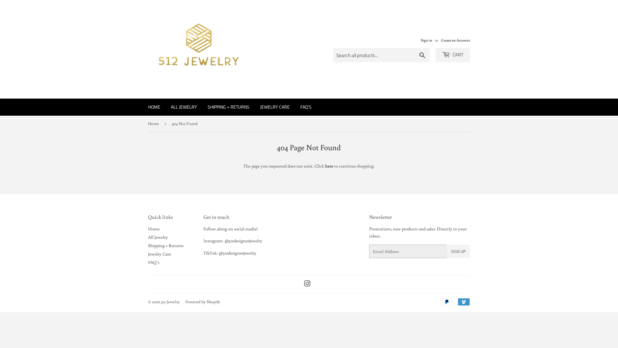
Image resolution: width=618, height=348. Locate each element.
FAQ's (306, 106)
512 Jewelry (170, 301)
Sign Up (458, 251)
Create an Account (455, 40)
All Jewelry (184, 106)
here (329, 166)
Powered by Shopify (202, 301)
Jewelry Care (275, 106)
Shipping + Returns (228, 106)
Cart (458, 54)
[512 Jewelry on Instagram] (307, 284)
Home (154, 106)
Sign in (426, 40)
